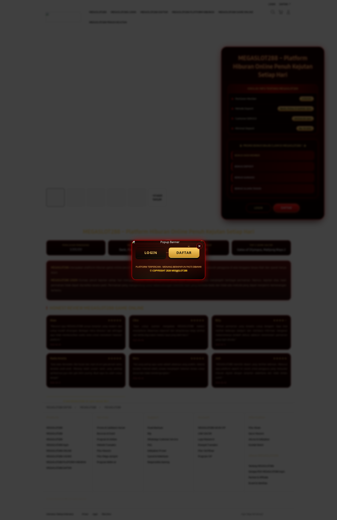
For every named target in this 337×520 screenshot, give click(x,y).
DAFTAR (184, 252)
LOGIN (150, 252)
